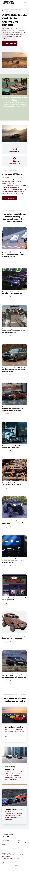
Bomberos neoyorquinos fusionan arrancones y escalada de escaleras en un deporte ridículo (13, 330)
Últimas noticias (10, 43)
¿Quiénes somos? (10, 198)
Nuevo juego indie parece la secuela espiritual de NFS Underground (13, 293)
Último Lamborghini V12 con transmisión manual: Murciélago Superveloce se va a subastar (12, 408)
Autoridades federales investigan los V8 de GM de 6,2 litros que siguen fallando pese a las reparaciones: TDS (14, 676)
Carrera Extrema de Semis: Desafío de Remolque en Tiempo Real (14, 446)
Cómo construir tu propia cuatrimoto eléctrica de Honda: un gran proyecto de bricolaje (14, 522)
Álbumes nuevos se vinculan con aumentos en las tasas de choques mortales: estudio (13, 560)
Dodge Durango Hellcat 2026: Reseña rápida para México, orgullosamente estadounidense (14, 369)
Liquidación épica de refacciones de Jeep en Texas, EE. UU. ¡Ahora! (13, 484)
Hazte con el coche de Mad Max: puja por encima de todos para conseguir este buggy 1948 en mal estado (13, 637)
